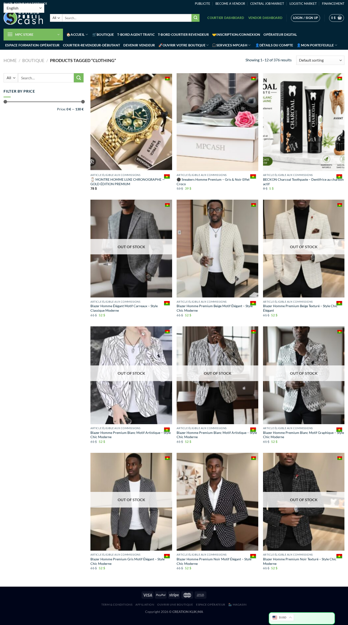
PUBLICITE (202, 3)
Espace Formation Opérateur (32, 45)
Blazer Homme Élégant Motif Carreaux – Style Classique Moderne (124, 308)
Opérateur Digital (280, 34)
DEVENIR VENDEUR (139, 45)
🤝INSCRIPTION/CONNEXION (236, 34)
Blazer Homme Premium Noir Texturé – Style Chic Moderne (299, 561)
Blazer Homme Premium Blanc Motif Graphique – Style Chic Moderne (303, 435)
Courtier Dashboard (225, 18)
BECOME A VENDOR (230, 3)
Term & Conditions (116, 604)
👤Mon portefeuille (315, 45)
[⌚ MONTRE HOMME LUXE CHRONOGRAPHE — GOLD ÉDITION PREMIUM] (131, 122)
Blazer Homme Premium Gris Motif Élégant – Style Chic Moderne (127, 561)
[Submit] (196, 18)
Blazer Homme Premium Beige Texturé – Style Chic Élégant (300, 308)
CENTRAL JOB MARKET (267, 3)
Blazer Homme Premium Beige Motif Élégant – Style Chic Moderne (215, 308)
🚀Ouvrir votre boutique (181, 45)
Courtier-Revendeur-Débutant (91, 45)
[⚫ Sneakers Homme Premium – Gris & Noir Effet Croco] (217, 122)
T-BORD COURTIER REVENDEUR (183, 34)
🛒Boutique (103, 34)
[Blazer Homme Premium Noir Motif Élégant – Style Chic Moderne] (217, 502)
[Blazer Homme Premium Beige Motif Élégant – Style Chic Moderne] (217, 248)
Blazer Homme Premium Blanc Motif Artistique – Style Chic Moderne (130, 435)
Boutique (33, 60)
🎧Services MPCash (229, 45)
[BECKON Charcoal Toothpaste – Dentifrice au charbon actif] (304, 122)
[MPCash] (23, 18)
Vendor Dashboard (265, 18)
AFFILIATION (144, 604)
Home (10, 60)
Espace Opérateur (210, 604)
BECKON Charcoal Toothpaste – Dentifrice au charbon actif (303, 181)
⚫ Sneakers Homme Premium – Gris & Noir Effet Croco (213, 181)
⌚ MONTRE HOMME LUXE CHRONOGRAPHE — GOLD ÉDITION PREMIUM (127, 181)
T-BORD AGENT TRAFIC (135, 34)
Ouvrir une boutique (175, 604)
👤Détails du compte (274, 45)
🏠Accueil (75, 34)
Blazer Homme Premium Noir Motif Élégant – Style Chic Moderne (214, 561)
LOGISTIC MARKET (303, 3)
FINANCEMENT (333, 3)
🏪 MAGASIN (237, 604)
